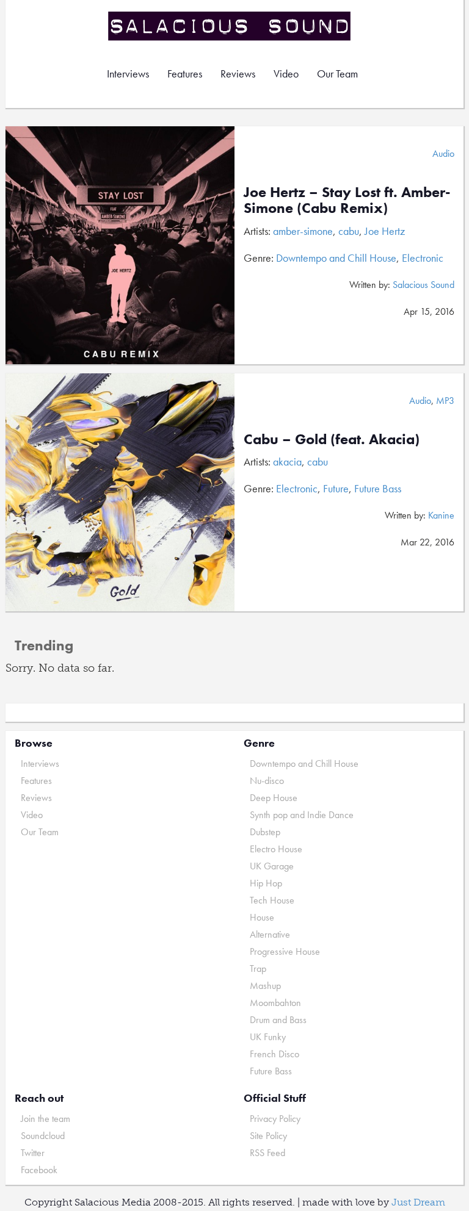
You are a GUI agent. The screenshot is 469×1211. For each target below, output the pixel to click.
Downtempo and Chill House (336, 258)
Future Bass (377, 488)
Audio (443, 153)
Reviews (237, 73)
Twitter (33, 1152)
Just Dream (418, 1202)
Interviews (128, 73)
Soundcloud (43, 1135)
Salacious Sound (230, 26)
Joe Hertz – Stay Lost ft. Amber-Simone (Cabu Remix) (347, 199)
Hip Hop (266, 883)
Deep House (273, 797)
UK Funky (268, 1036)
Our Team (337, 73)
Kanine (441, 515)
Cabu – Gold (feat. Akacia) (332, 438)
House (262, 917)
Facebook (39, 1169)
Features (184, 73)
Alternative (270, 934)
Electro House (276, 849)
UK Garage (272, 866)
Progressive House (285, 951)
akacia (287, 462)
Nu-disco (267, 780)
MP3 (445, 400)
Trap (258, 968)
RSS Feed (267, 1152)
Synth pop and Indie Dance (302, 814)
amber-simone (303, 231)
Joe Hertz (385, 231)
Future (336, 488)
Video (286, 73)
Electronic (422, 258)
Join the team (45, 1118)
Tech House (272, 900)
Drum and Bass (278, 1019)
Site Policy (268, 1135)
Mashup (265, 985)
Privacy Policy (275, 1118)
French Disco (274, 1053)
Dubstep (265, 831)
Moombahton (275, 1002)
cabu (348, 231)
